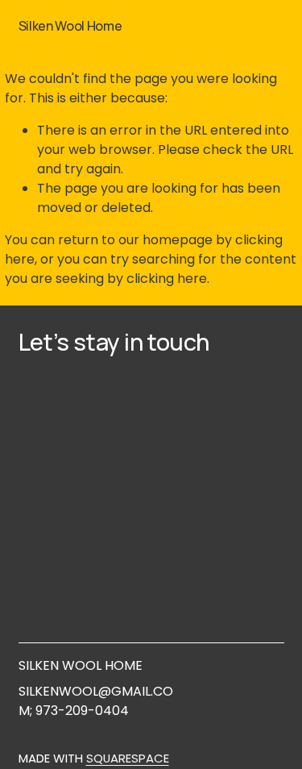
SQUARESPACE (127, 758)
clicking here (166, 278)
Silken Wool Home (70, 26)
